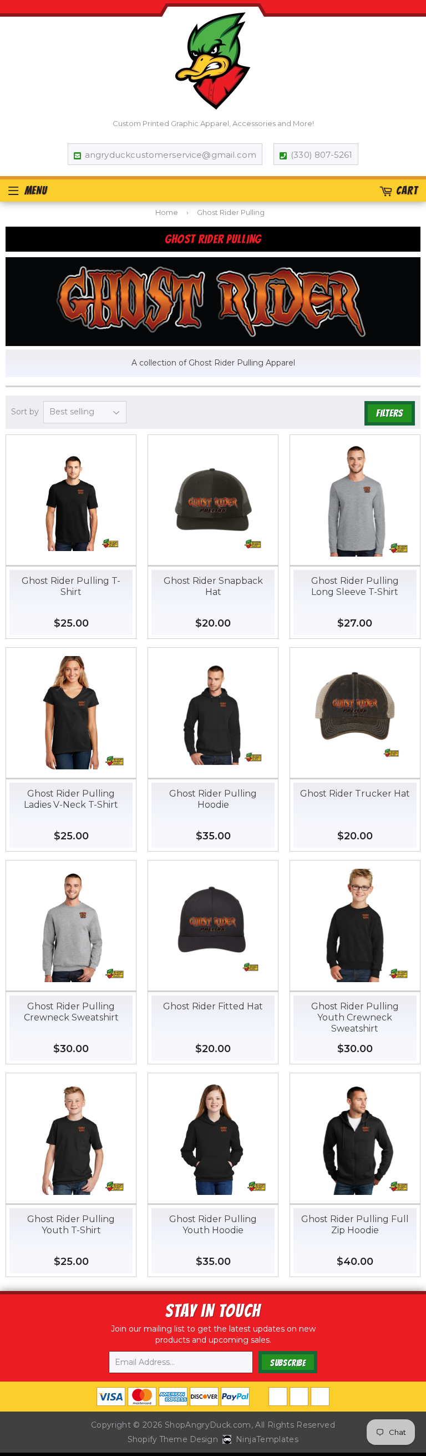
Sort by (25, 412)
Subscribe (288, 1363)
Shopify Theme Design (173, 1439)
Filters (389, 413)
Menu (35, 190)
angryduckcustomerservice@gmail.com (170, 154)
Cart (407, 190)
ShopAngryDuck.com (208, 1425)
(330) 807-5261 (321, 154)
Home (166, 212)
